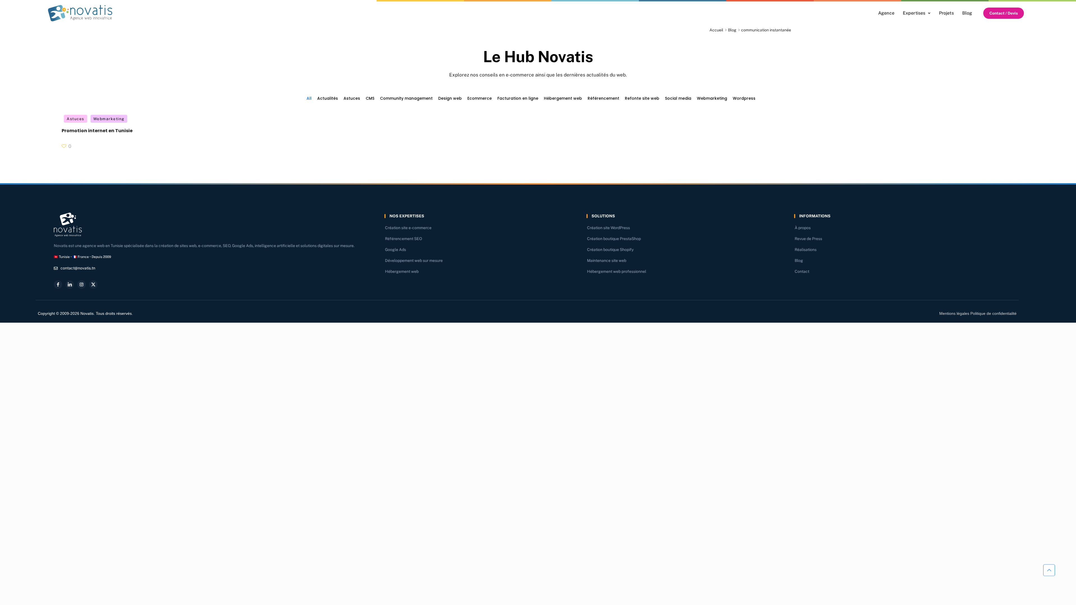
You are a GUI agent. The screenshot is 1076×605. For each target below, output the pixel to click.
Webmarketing (712, 98)
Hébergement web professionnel (616, 271)
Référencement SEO (403, 238)
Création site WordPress (608, 227)
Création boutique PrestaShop (614, 238)
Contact (802, 271)
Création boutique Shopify (610, 249)
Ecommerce (479, 98)
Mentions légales (954, 313)
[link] (80, 13)
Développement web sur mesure (414, 260)
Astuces (352, 98)
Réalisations (806, 249)
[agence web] (80, 13)
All (309, 98)
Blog (732, 30)
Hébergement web (563, 98)
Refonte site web (642, 98)
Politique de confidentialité (993, 313)
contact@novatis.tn (78, 268)
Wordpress (744, 98)
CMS (370, 98)
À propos (803, 227)
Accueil (716, 30)
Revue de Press (808, 238)
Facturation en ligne (517, 98)
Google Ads (395, 249)
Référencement (603, 98)
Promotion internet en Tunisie (97, 130)
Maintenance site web (606, 260)
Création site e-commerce (408, 227)
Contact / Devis (1003, 13)
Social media (678, 98)
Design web (450, 98)
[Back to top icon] (1049, 571)
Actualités (327, 98)
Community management (406, 98)
